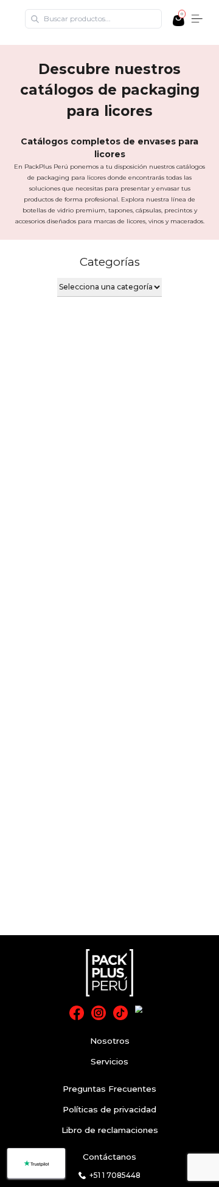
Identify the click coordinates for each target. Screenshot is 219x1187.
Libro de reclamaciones (109, 1130)
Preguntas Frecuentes (109, 1089)
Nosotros (110, 1041)
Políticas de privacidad (109, 1109)
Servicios (109, 1061)
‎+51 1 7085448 (115, 1175)
